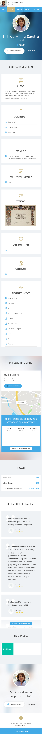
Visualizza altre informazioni (21, 623)
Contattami (31, 51)
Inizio (3, 9)
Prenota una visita (22, 731)
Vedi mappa (21, 402)
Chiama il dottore (14, 386)
